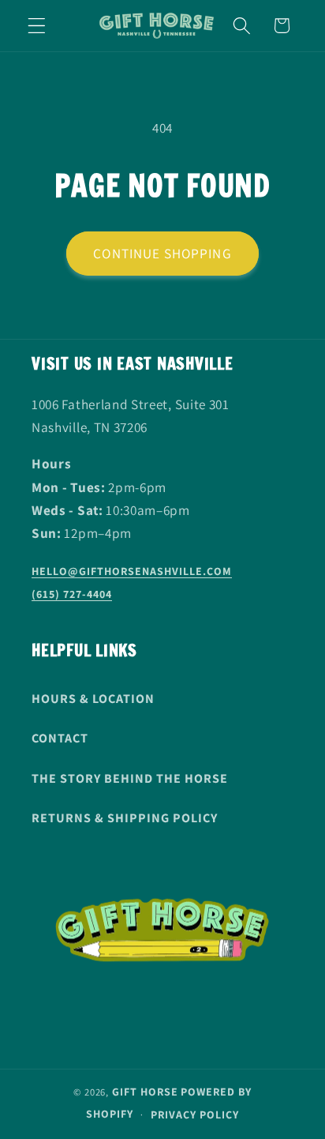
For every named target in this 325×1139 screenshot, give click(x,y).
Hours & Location (93, 698)
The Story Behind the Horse (130, 778)
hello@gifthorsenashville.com (132, 571)
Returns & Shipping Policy (125, 818)
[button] (37, 26)
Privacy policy (195, 1114)
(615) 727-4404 (72, 594)
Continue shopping (162, 253)
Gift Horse (145, 1091)
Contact (60, 738)
